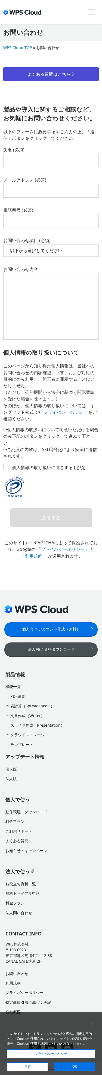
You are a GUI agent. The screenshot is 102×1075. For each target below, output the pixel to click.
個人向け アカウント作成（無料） (51, 629)
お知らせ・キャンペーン (26, 850)
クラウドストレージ (27, 734)
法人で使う (17, 871)
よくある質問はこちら (49, 74)
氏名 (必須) (13, 150)
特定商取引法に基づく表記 (28, 1002)
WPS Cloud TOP (17, 47)
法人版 (11, 778)
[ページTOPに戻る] (93, 907)
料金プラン (14, 821)
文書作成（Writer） (27, 715)
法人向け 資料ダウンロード (51, 649)
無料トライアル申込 (22, 893)
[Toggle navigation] (91, 12)
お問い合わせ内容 (20, 269)
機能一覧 (13, 686)
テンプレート (21, 744)
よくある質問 (16, 840)
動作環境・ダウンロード (26, 811)
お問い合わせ (16, 973)
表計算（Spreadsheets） (32, 705)
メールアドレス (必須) (24, 180)
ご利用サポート (18, 831)
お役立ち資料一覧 (20, 883)
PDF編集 (17, 696)
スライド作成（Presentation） (37, 725)
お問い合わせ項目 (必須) (27, 240)
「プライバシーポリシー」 (63, 549)
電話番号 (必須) (18, 210)
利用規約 (13, 983)
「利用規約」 (34, 556)
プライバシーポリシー (65, 412)
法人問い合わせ (18, 912)
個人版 (11, 769)
